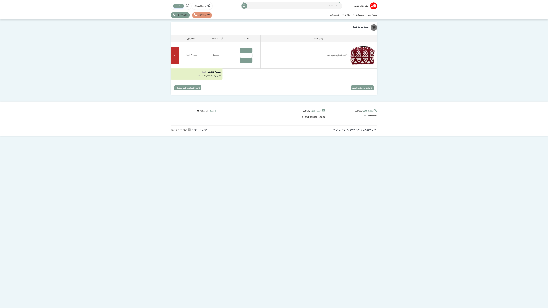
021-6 (366, 116)
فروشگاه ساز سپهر (179, 129)
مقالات (347, 15)
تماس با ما (334, 15)
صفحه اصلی (372, 15)
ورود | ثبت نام (200, 6)
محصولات (360, 15)
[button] (181, 6)
